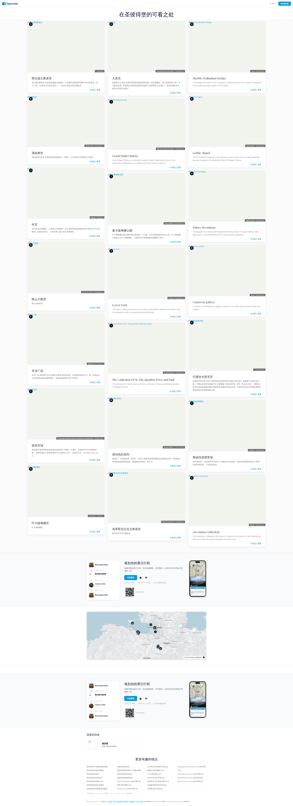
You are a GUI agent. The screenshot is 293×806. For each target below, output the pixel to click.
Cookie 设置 (139, 801)
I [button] (155, 632)
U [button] (158, 647)
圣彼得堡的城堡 (93, 774)
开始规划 (130, 577)
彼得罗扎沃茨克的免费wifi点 (158, 781)
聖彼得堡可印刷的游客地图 (97, 767)
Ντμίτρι (252, 525)
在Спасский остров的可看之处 (190, 781)
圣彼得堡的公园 (123, 767)
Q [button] (137, 631)
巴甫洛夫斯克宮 (203, 376)
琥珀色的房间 (120, 454)
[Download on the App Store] (140, 577)
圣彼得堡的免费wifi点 (95, 781)
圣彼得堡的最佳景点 (125, 774)
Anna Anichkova (169, 372)
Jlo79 (252, 71)
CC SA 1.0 (100, 516)
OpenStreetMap (189, 657)
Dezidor (93, 217)
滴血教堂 (37, 153)
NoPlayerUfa (89, 146)
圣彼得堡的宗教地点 (94, 778)
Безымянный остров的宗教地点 (190, 778)
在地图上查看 (94, 90)
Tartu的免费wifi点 (154, 774)
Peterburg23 (92, 364)
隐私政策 (132, 801)
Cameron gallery (204, 302)
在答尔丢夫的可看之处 (156, 778)
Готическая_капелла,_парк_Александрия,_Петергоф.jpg (75, 438)
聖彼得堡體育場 (203, 457)
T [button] (150, 625)
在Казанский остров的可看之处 (190, 774)
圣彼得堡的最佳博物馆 (95, 770)
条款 (114, 801)
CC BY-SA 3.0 (99, 146)
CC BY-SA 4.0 (179, 149)
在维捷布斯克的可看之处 (156, 785)
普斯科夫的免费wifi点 (155, 770)
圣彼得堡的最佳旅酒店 (95, 785)
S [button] (160, 648)
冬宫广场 (37, 370)
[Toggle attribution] (203, 657)
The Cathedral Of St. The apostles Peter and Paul (143, 379)
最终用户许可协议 (122, 801)
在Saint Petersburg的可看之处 (129, 781)
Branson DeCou (169, 447)
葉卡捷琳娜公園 (122, 230)
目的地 (110, 801)
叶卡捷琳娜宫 (40, 523)
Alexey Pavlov (250, 220)
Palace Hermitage (204, 227)
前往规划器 (285, 4)
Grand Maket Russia (125, 156)
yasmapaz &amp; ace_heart (165, 71)
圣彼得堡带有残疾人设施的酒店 (129, 770)
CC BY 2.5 (100, 71)
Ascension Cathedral (206, 532)
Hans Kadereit (169, 223)
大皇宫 (116, 78)
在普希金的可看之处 (155, 789)
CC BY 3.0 (100, 217)
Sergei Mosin (250, 146)
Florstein (171, 298)
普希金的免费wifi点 (124, 785)
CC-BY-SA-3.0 (179, 223)
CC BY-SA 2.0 (179, 71)
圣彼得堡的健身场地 (125, 778)
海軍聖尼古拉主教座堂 (126, 529)
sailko (252, 295)
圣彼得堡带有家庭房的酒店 (97, 789)
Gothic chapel (201, 153)
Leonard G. (92, 516)
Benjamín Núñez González (165, 149)
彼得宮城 (37, 445)
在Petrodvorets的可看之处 (127, 789)
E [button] (154, 627)
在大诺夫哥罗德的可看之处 (157, 767)
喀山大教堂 (39, 299)
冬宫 (34, 224)
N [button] (132, 623)
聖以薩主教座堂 (42, 78)
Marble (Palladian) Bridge (209, 78)
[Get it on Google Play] (146, 577)
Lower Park (119, 305)
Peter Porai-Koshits (168, 522)
